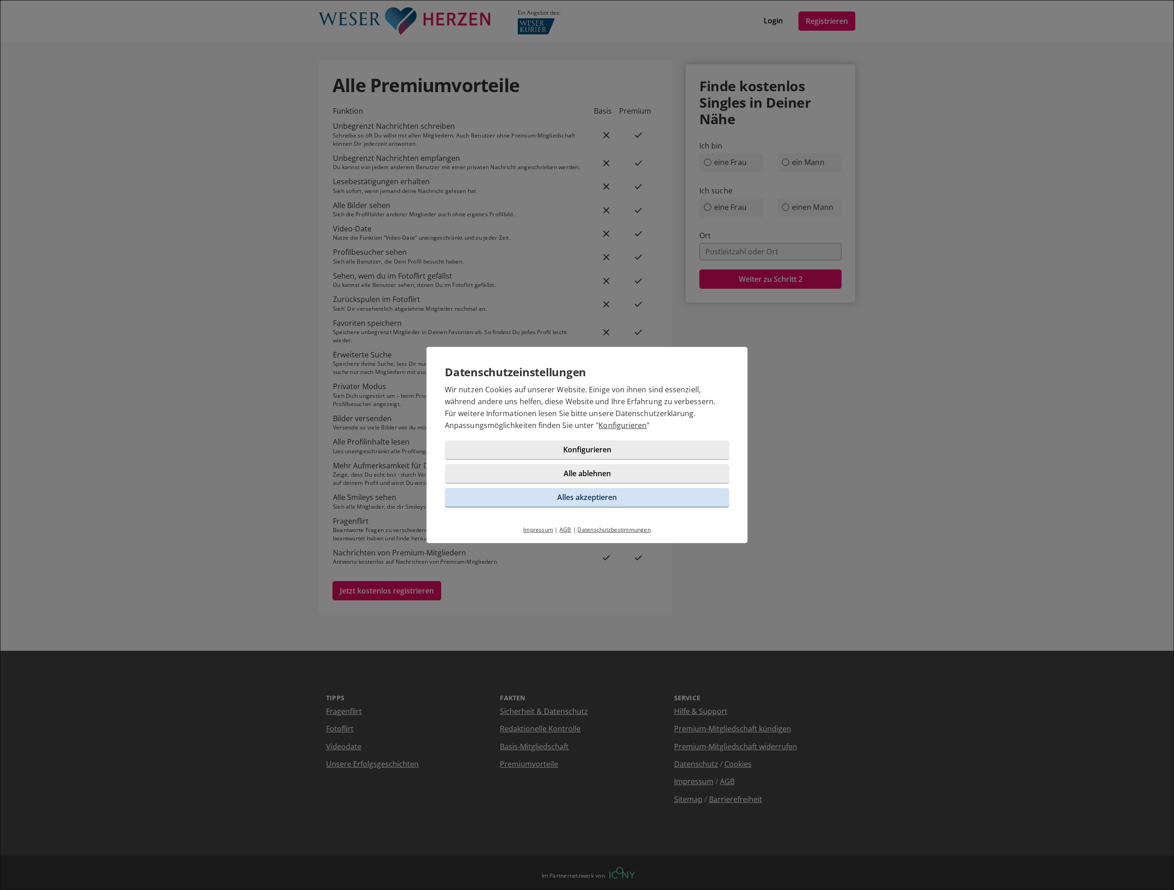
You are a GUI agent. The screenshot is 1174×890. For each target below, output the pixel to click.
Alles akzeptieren (587, 497)
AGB (565, 529)
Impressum (538, 529)
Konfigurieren (622, 425)
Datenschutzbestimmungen (614, 529)
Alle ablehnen (587, 473)
